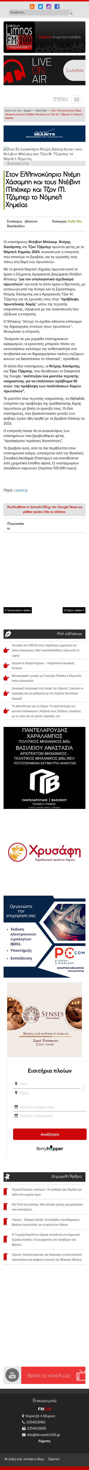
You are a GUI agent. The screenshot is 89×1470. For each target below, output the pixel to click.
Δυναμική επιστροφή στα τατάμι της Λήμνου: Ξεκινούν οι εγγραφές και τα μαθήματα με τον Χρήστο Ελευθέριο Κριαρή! (48, 693)
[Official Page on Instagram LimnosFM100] (48, 7)
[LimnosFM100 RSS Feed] (32, 7)
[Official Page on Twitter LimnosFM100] (40, 7)
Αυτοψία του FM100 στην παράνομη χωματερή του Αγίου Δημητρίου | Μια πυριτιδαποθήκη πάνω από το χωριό (46, 650)
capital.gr (21, 490)
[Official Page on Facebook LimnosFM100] (57, 7)
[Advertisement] (44, 569)
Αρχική (27, 110)
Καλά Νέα (41, 110)
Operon (54, 1458)
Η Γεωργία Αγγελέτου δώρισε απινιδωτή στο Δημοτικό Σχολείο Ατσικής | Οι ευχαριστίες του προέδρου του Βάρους (46, 1239)
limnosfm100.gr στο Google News (53, 507)
